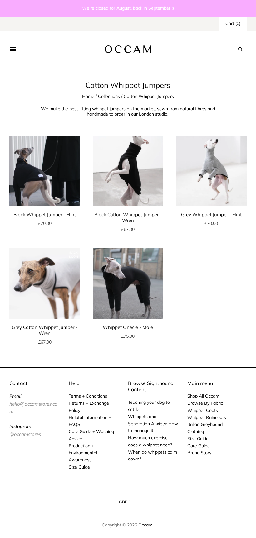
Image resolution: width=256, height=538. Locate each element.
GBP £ (125, 501)
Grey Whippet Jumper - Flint (211, 214)
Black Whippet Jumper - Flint (44, 214)
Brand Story (199, 452)
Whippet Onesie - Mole (128, 327)
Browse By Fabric (205, 403)
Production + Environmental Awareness (83, 453)
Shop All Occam (203, 396)
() (232, 23)
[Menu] (13, 49)
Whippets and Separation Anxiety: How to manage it (153, 424)
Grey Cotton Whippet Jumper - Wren (44, 330)
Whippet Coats (202, 410)
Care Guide (198, 446)
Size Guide (79, 467)
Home (88, 96)
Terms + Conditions (88, 396)
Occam (145, 525)
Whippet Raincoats (206, 417)
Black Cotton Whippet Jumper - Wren (128, 217)
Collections (109, 96)
